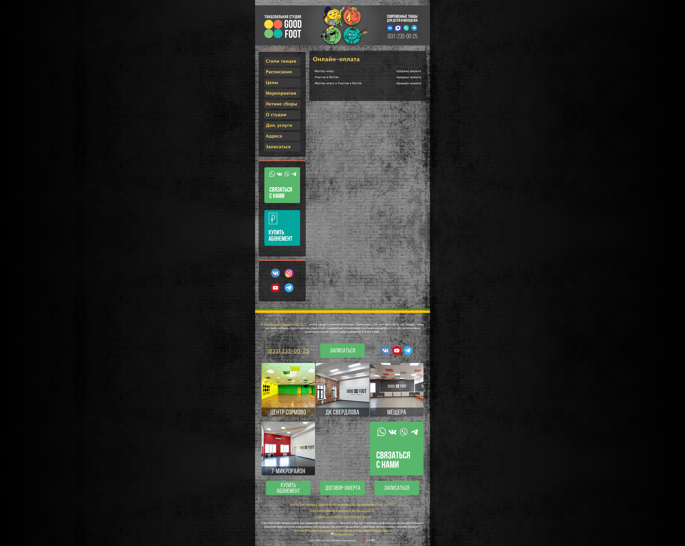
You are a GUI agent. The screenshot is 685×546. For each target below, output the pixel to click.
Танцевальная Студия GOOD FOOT (285, 324)
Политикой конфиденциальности (314, 530)
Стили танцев (281, 61)
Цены (272, 83)
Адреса (274, 136)
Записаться (278, 147)
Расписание (279, 72)
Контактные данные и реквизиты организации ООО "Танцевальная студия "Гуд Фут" (342, 504)
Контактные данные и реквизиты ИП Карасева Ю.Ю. (342, 510)
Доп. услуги (279, 125)
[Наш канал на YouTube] (275, 291)
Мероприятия (281, 93)
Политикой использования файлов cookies (364, 530)
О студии (276, 115)
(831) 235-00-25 (288, 351)
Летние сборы (281, 104)
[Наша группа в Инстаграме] (289, 276)
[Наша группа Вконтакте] (275, 276)
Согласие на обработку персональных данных (342, 517)
